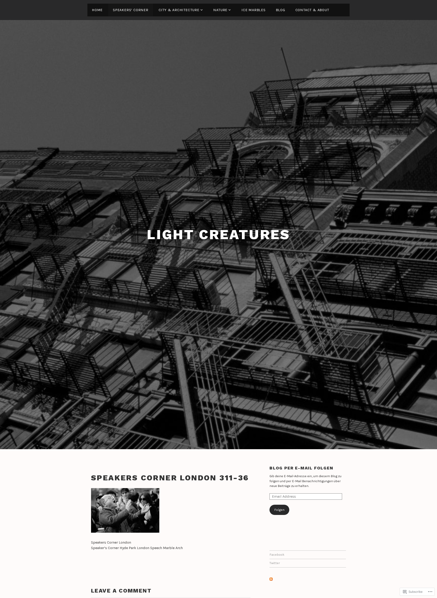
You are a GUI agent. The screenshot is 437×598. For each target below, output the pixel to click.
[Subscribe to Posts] (271, 580)
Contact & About (312, 10)
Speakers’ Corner (130, 10)
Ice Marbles (253, 10)
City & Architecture (179, 10)
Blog (280, 10)
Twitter (274, 563)
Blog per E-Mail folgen (301, 468)
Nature (220, 10)
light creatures (218, 234)
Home (97, 10)
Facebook (277, 555)
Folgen (279, 510)
